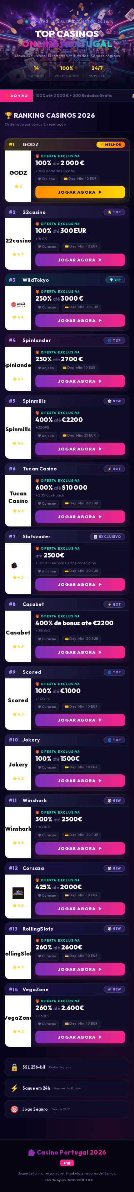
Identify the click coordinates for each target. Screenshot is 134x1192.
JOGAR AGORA (77, 192)
